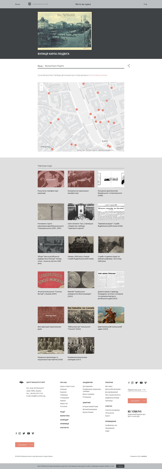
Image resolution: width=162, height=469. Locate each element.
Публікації (109, 401)
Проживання (109, 428)
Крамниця (64, 424)
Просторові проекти (112, 395)
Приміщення (110, 421)
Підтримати (135, 401)
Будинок (63, 392)
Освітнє (108, 406)
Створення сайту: (138, 456)
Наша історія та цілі (67, 386)
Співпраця (64, 395)
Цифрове (86, 402)
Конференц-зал (111, 425)
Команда (63, 389)
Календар (64, 420)
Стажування (64, 398)
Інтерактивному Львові (98, 75)
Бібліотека (64, 416)
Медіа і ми (64, 403)
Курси (107, 416)
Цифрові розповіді (112, 398)
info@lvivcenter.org (38, 396)
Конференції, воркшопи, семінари (92, 390)
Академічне (88, 382)
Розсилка (63, 406)
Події (62, 412)
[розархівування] (111, 392)
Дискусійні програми (113, 389)
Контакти (64, 428)
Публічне (109, 382)
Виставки (108, 386)
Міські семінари (88, 394)
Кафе (107, 431)
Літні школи (109, 413)
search (144, 390)
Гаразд (120, 466)
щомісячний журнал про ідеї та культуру (136, 415)
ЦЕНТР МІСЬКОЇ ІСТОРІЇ (35, 382)
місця (40, 66)
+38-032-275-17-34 (36, 393)
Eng (145, 4)
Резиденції (87, 397)
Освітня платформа (112, 410)
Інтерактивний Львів (90, 406)
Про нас (63, 382)
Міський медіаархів (90, 409)
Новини (63, 401)
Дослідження (88, 386)
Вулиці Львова (88, 412)
